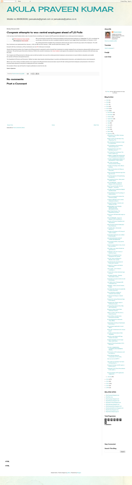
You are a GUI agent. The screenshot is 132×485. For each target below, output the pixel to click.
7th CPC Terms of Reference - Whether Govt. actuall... (114, 259)
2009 (107, 387)
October (109, 116)
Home (53, 125)
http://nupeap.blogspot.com (112, 395)
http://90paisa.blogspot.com (112, 400)
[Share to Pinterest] (38, 74)
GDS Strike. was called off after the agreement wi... (115, 249)
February (109, 133)
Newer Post (10, 125)
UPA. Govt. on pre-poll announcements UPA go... (114, 163)
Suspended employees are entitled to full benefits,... (115, 235)
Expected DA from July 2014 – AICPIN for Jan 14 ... (114, 149)
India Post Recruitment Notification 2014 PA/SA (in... (115, 225)
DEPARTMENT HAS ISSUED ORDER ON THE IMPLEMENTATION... (114, 208)
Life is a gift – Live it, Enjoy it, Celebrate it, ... (114, 269)
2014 (107, 110)
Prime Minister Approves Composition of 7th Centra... (114, 356)
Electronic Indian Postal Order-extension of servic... (114, 310)
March (109, 131)
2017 (107, 104)
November (110, 114)
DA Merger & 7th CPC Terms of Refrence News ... (114, 252)
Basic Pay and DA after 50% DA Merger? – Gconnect (115, 186)
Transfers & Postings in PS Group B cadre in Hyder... (116, 232)
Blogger (79, 472)
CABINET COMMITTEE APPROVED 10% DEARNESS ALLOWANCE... (116, 156)
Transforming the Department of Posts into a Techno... (115, 262)
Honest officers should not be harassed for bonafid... (114, 316)
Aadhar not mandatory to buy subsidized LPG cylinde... (114, 256)
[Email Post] (27, 73)
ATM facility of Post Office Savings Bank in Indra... (115, 136)
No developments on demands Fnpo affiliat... (114, 320)
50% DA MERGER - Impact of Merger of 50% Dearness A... (115, 218)
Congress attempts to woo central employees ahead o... (115, 200)
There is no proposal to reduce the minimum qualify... (115, 197)
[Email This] (31, 74)
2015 (107, 108)
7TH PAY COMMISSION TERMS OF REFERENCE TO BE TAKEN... (116, 159)
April (108, 129)
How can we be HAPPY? (113, 358)
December (110, 112)
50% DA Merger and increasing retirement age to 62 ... (115, 146)
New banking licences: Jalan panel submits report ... (115, 180)
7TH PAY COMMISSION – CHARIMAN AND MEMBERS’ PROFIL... (115, 349)
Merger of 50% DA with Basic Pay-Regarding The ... (115, 139)
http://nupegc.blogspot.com (112, 399)
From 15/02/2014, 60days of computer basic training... (114, 293)
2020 (107, 100)
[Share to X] (35, 74)
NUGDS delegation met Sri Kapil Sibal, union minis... (115, 340)
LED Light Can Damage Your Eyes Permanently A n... (115, 362)
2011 (107, 383)
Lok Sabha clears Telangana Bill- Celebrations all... (115, 283)
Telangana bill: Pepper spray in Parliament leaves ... (114, 303)
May (108, 127)
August (109, 121)
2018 (107, 102)
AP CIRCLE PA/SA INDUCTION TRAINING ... (115, 333)
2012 (107, 381)
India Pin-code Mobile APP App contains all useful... (114, 337)
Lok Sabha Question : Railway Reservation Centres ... (114, 276)
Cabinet (57, 51)
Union (53, 51)
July (108, 123)
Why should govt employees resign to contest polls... (115, 142)
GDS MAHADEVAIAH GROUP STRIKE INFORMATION (114, 239)
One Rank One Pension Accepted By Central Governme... (116, 289)
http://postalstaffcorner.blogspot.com (114, 408)
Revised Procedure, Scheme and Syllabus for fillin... (115, 203)
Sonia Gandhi (25, 40)
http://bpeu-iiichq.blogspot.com (113, 402)
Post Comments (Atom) (19, 127)
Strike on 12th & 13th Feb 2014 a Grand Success (115, 313)
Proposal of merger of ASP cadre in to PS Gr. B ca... (115, 366)
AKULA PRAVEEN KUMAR (60, 9)
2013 (107, 379)
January (109, 376)
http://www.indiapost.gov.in (112, 411)
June (108, 125)
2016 (107, 106)
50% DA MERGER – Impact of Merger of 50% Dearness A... (115, 183)
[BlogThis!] (33, 74)
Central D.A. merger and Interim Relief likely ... (115, 266)
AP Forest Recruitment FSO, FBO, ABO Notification (115, 306)
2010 (107, 385)
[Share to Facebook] (37, 74)
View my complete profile (111, 41)
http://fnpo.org (109, 397)
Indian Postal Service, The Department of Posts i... (113, 211)
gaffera (68, 472)
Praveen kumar (117, 32)
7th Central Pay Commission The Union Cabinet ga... (115, 153)
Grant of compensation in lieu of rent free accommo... (116, 245)
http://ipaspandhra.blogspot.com (114, 406)
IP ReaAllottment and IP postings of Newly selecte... (115, 193)
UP (37, 47)
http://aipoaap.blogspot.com (112, 404)
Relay (108, 91)
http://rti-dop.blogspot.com (112, 410)
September (110, 118)
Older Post (96, 125)
